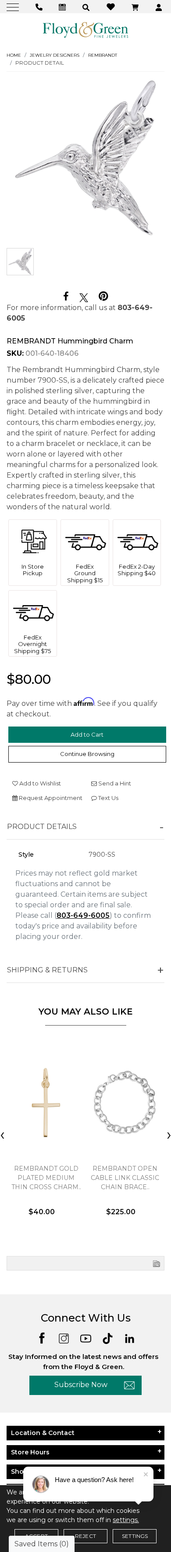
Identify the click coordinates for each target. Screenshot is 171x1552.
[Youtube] (85, 1338)
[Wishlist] (112, 6)
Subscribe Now (80, 1384)
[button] (87, 7)
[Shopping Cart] (136, 7)
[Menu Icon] (14, 7)
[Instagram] (63, 1338)
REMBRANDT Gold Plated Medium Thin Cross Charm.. (46, 1178)
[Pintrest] (103, 296)
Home (14, 55)
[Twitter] (83, 297)
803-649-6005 (83, 915)
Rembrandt (102, 55)
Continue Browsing (87, 753)
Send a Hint (114, 783)
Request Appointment (50, 797)
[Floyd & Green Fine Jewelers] (85, 29)
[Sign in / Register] (159, 7)
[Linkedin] (129, 1338)
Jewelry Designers (54, 55)
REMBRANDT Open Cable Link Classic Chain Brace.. (125, 1178)
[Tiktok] (107, 1338)
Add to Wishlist (39, 783)
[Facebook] (66, 297)
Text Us (107, 797)
